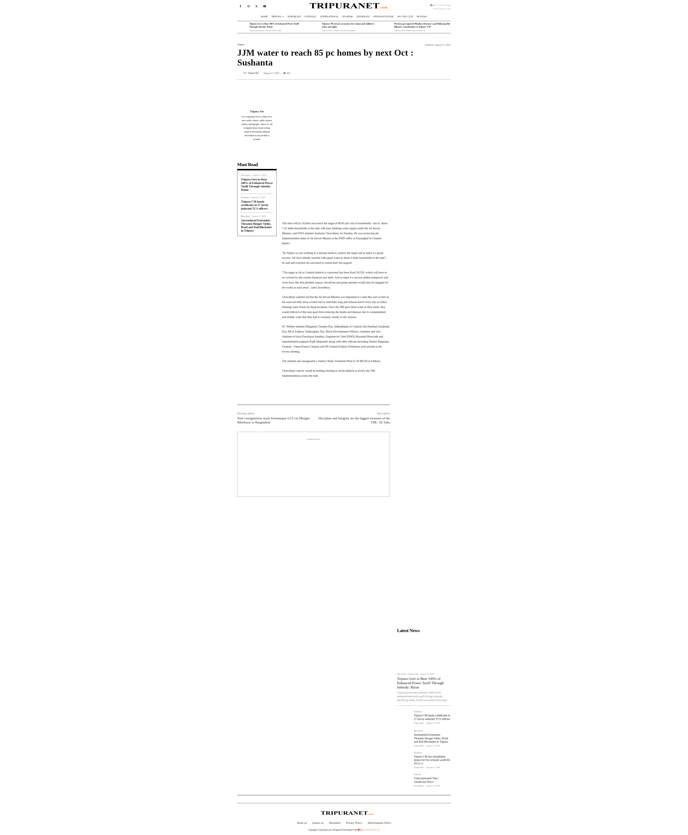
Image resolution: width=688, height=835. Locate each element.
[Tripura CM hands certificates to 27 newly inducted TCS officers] (404, 718)
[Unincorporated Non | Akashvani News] (404, 780)
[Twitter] (256, 6)
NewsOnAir (419, 786)
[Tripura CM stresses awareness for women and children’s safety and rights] (315, 27)
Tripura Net (253, 73)
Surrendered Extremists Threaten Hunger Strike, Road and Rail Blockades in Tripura (431, 738)
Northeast (245, 197)
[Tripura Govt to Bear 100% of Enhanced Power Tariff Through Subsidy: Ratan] (242, 27)
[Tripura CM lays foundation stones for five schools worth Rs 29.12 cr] (404, 759)
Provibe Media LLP (371, 830)
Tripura (240, 44)
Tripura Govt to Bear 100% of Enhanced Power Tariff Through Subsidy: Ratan (420, 683)
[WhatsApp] (322, 393)
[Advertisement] (313, 466)
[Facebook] (240, 6)
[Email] (330, 393)
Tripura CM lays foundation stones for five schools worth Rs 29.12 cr (432, 760)
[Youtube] (264, 6)
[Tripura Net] (240, 73)
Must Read (245, 216)
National (417, 774)
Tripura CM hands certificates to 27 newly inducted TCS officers (254, 205)
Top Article (245, 175)
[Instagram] (248, 6)
